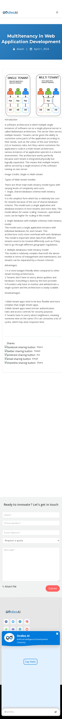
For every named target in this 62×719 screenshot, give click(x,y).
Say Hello (30, 661)
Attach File (10, 586)
